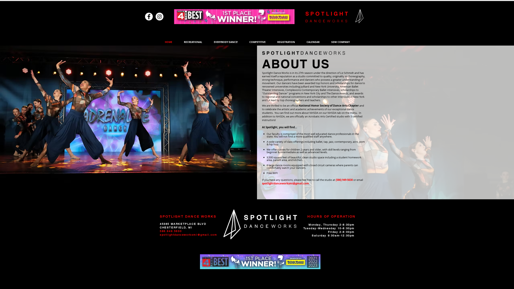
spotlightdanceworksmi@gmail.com (285, 183)
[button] (193, 42)
